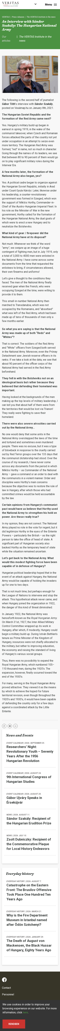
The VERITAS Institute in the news (41, 17)
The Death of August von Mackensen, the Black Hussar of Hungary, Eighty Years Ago (29, 945)
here (25, 1012)
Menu (48, 4)
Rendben (13, 1024)
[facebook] (5, 726)
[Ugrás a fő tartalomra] (36, 4)
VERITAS (6, 17)
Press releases (18, 17)
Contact (6, 987)
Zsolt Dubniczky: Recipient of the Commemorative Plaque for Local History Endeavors (28, 844)
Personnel (8, 994)
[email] (10, 726)
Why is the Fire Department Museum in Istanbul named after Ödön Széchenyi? (27, 920)
